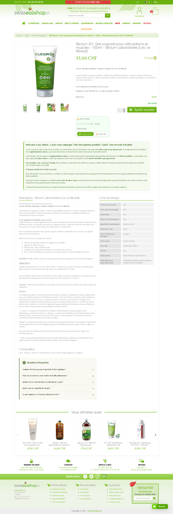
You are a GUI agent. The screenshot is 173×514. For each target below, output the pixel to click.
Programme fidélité (58, 498)
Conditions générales (116, 498)
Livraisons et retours (59, 489)
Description (26, 198)
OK (108, 15)
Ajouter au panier (144, 109)
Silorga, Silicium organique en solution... (59, 443)
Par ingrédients (86, 498)
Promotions (84, 489)
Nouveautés (85, 492)
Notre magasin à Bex (116, 492)
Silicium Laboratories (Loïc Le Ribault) (57, 198)
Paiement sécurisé (58, 495)
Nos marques (85, 495)
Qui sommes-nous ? (116, 489)
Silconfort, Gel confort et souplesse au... (33, 443)
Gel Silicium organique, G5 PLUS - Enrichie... (140, 443)
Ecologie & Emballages (60, 492)
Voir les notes (82, 128)
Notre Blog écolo (115, 495)
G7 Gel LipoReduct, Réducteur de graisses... (113, 444)
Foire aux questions (58, 502)
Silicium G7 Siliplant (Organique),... (86, 443)
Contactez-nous (114, 502)
